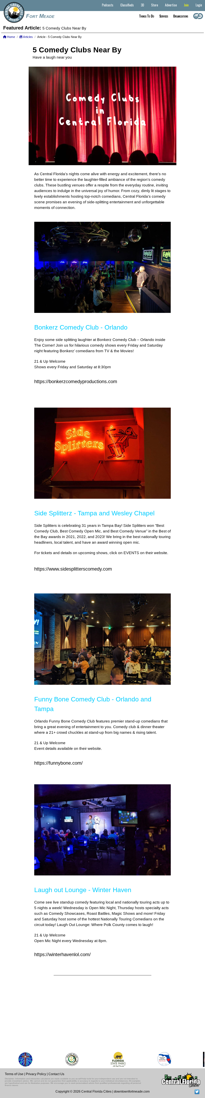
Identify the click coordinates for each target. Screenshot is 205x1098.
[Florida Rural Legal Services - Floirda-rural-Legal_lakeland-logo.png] (60, 1059)
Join (186, 5)
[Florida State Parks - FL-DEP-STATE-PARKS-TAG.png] (106, 1059)
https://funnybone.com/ (58, 763)
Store (154, 5)
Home (10, 37)
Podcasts (107, 5)
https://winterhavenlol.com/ (62, 954)
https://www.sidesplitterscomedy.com (73, 569)
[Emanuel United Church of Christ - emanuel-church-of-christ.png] (13, 1059)
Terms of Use (14, 1074)
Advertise (171, 5)
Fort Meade (40, 16)
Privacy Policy (36, 1074)
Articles (27, 37)
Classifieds (127, 5)
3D (142, 5)
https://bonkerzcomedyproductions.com (75, 381)
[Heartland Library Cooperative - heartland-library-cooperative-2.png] (153, 1059)
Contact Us (56, 1074)
